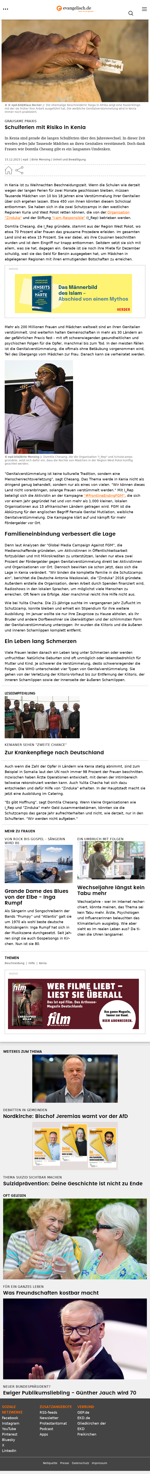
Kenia (43, 963)
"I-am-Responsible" (68, 218)
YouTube (9, 1429)
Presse (64, 1463)
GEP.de (83, 1412)
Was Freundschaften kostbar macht (51, 1293)
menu (5, 9)
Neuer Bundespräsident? (27, 1386)
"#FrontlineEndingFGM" (104, 495)
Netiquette (50, 1463)
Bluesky (8, 1440)
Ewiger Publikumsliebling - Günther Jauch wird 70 (69, 1393)
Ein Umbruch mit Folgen (100, 839)
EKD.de (83, 1418)
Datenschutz (80, 1463)
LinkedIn (9, 1451)
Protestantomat (53, 1423)
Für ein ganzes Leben (23, 1287)
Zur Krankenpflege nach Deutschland (54, 752)
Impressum (99, 1463)
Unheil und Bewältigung (69, 159)
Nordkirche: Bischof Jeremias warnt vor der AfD (65, 1116)
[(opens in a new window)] (73, 293)
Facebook (10, 1418)
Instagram (11, 1423)
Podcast (46, 1429)
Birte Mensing (40, 159)
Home (8, 170)
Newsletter (49, 1418)
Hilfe (32, 963)
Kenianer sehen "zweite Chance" (36, 745)
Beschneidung (14, 963)
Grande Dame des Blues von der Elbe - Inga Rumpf (36, 897)
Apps (44, 1434)
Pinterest (9, 1434)
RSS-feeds (48, 1412)
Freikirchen (86, 1434)
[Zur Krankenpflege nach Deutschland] (75, 717)
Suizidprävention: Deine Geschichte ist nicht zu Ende (73, 1183)
